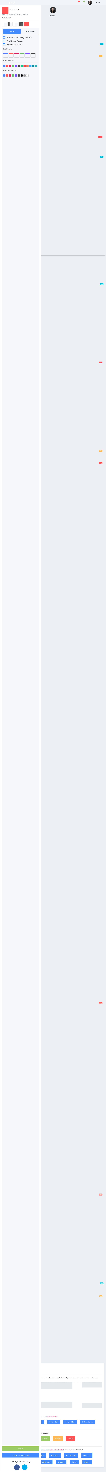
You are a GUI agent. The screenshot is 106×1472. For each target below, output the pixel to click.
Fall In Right (46, 1462)
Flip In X (74, 1462)
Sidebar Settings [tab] (29, 31)
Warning (58, 1439)
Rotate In (61, 1462)
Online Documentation (21, 1455)
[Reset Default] (26, 24)
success (45, 1439)
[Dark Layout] (21, 24)
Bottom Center (87, 1422)
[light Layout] (15, 24)
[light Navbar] (4, 24)
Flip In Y (87, 1462)
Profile (20, 1449)
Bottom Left (53, 1422)
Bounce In (86, 1455)
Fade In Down (71, 1455)
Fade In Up (55, 1455)
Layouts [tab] (12, 31)
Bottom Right (70, 1422)
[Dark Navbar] (10, 24)
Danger (70, 1439)
